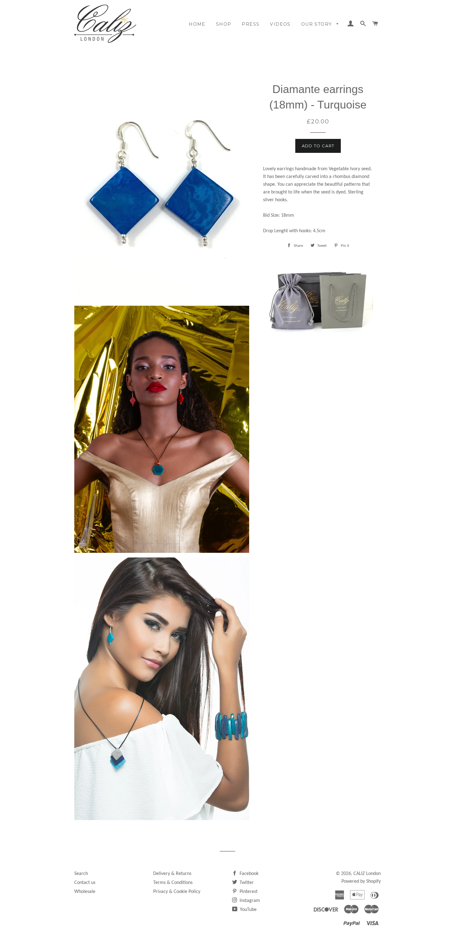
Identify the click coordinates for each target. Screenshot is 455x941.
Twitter (246, 882)
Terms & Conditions (173, 882)
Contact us (84, 882)
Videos (280, 24)
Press (250, 24)
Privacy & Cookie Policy (176, 891)
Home (197, 24)
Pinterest (248, 891)
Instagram (249, 900)
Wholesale (84, 891)
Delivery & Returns (172, 873)
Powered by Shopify (361, 881)
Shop (224, 24)
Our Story (317, 24)
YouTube (248, 909)
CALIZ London (367, 873)
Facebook (248, 873)
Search (81, 873)
